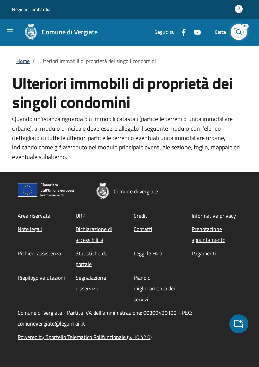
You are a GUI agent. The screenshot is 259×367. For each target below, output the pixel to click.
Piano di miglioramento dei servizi (154, 288)
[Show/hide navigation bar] (10, 31)
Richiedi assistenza (39, 253)
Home (23, 61)
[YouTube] (194, 31)
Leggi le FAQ (148, 253)
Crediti (141, 215)
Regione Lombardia (31, 9)
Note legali (30, 229)
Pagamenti (204, 253)
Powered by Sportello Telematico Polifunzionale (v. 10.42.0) (85, 337)
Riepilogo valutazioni (41, 278)
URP (80, 215)
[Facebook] (181, 31)
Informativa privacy (214, 215)
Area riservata (34, 215)
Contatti (143, 229)
